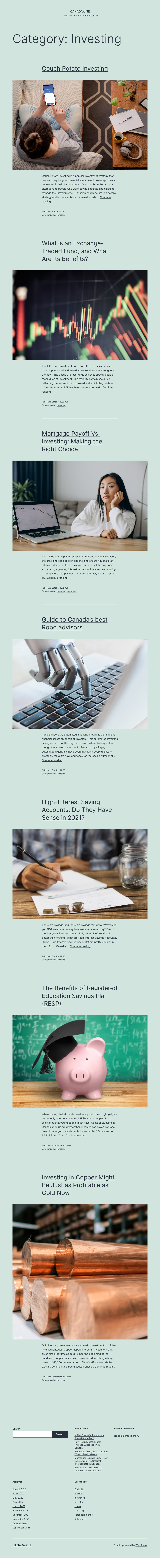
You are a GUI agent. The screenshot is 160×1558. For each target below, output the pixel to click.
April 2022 (17, 1502)
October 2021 (19, 1523)
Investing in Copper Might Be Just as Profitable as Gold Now (78, 1185)
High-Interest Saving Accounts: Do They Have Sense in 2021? (77, 809)
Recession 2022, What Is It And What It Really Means (91, 1453)
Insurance (79, 1497)
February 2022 (20, 1510)
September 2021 (21, 1527)
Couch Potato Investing (75, 68)
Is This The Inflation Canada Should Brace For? (89, 1436)
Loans (77, 1506)
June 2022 (18, 1493)
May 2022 (17, 1497)
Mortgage (71, 591)
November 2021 (20, 1519)
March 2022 (18, 1506)
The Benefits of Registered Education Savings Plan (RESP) (79, 995)
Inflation (78, 1493)
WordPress (141, 1545)
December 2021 (20, 1514)
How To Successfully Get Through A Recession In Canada (87, 1445)
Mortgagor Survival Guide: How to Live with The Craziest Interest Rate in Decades (91, 1461)
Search (16, 1428)
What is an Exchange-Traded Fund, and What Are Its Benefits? (75, 250)
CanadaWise (80, 11)
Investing (61, 215)
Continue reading (57, 577)
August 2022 (19, 1489)
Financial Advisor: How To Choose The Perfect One (88, 1469)
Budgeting (79, 1489)
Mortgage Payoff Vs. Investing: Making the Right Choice (72, 441)
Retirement (80, 1519)
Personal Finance (83, 1514)
